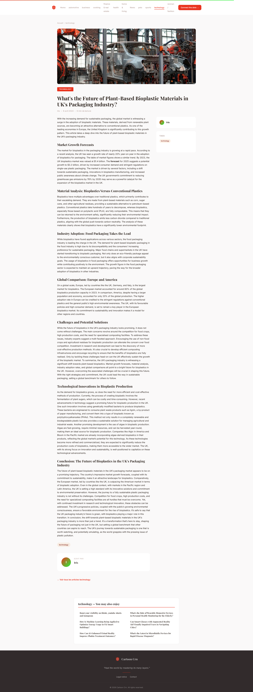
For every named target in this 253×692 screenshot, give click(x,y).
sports (148, 7)
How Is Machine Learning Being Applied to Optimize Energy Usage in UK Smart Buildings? (99, 624)
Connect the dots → (190, 7)
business (86, 7)
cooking (96, 7)
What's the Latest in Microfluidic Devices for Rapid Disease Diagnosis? (150, 634)
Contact (133, 677)
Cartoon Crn (129, 659)
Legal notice (121, 677)
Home (62, 7)
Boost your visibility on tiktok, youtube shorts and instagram (100, 614)
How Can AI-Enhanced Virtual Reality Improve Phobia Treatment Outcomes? (97, 634)
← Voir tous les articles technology (73, 579)
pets (140, 7)
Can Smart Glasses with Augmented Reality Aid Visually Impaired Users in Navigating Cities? (150, 624)
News (132, 7)
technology (159, 7)
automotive (74, 7)
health (116, 7)
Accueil (60, 23)
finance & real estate (107, 7)
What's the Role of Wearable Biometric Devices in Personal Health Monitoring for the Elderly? (151, 614)
